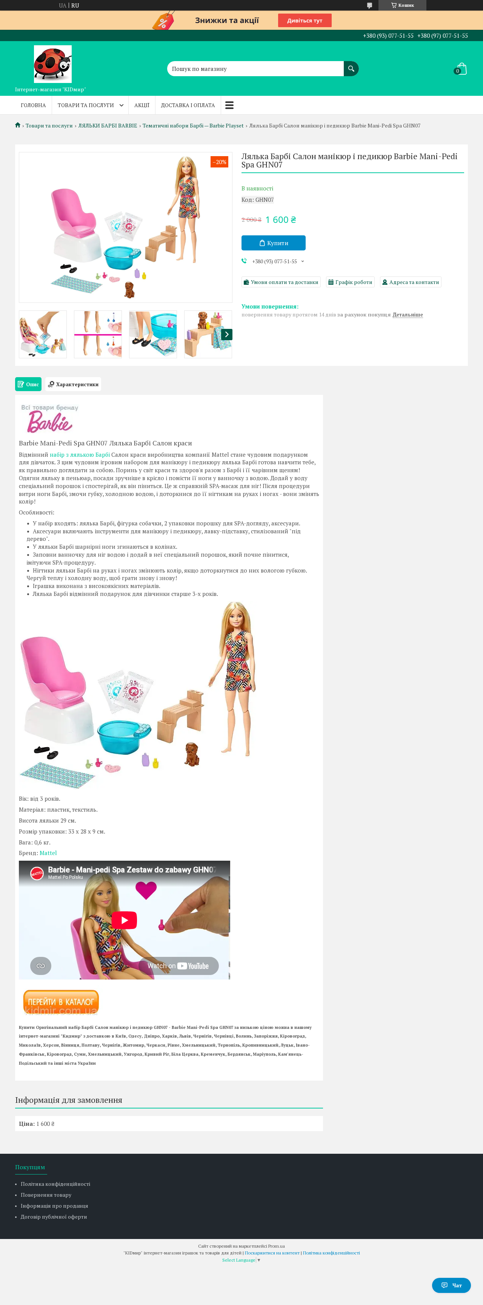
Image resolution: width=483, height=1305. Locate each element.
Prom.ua (276, 1246)
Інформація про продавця (54, 1205)
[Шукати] (351, 64)
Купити (277, 243)
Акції (141, 105)
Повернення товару (46, 1194)
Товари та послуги (86, 105)
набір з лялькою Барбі (80, 454)
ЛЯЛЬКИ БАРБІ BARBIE (107, 125)
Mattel (48, 853)
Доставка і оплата (188, 105)
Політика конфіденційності (55, 1183)
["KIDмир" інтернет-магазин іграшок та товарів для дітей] (53, 62)
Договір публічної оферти (54, 1216)
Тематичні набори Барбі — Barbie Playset (193, 125)
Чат (457, 1285)
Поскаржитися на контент (272, 1253)
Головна (33, 105)
